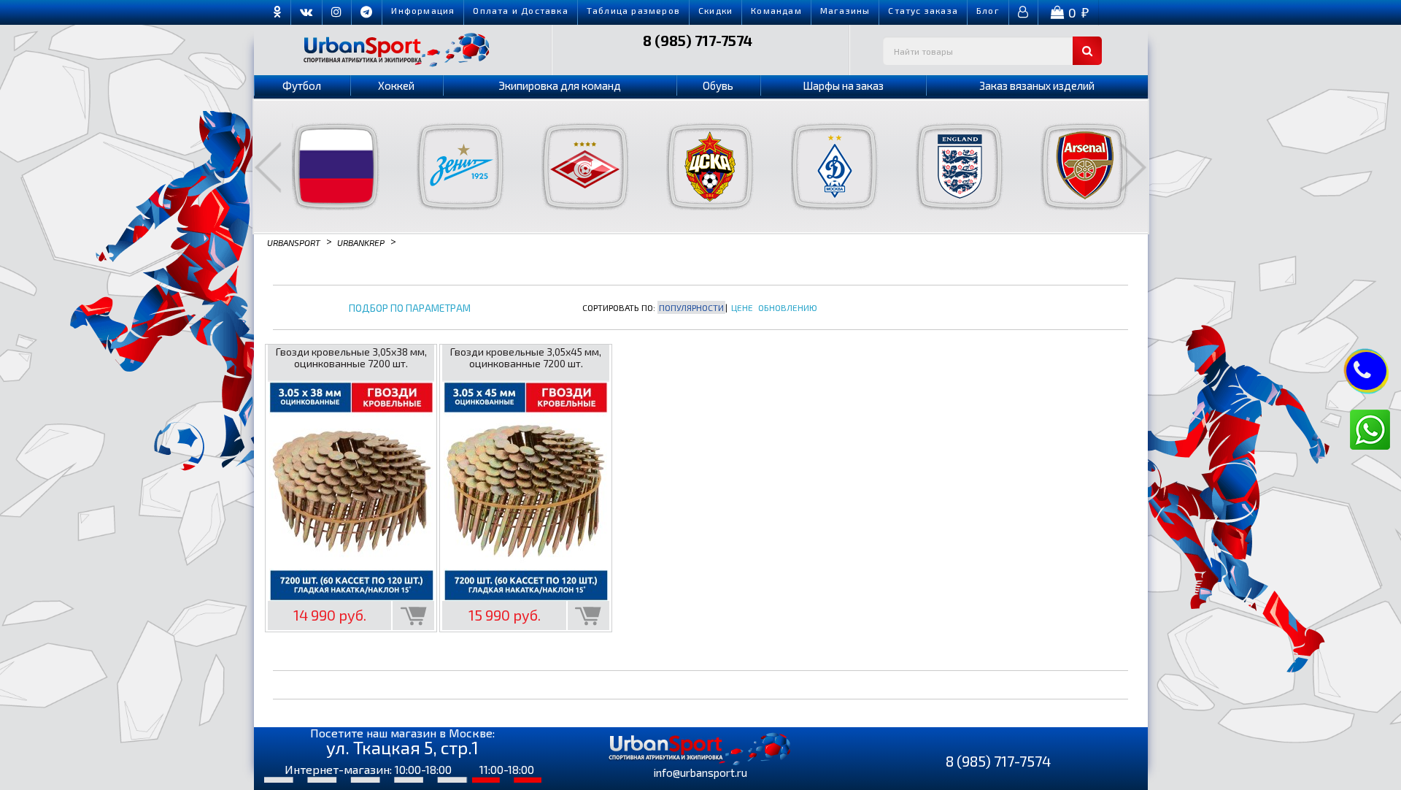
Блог (988, 10)
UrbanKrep (361, 242)
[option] (326, 166)
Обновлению (787, 307)
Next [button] (1133, 167)
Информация (423, 10)
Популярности (691, 307)
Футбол (301, 85)
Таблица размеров (633, 10)
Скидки (715, 10)
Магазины (845, 10)
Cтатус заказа (923, 10)
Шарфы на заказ (843, 85)
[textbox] (992, 51)
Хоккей (396, 85)
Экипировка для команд (559, 85)
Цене (742, 307)
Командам (776, 10)
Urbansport (293, 242)
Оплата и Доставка (520, 10)
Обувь (718, 85)
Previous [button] (267, 167)
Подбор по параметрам (410, 308)
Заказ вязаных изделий (1037, 85)
